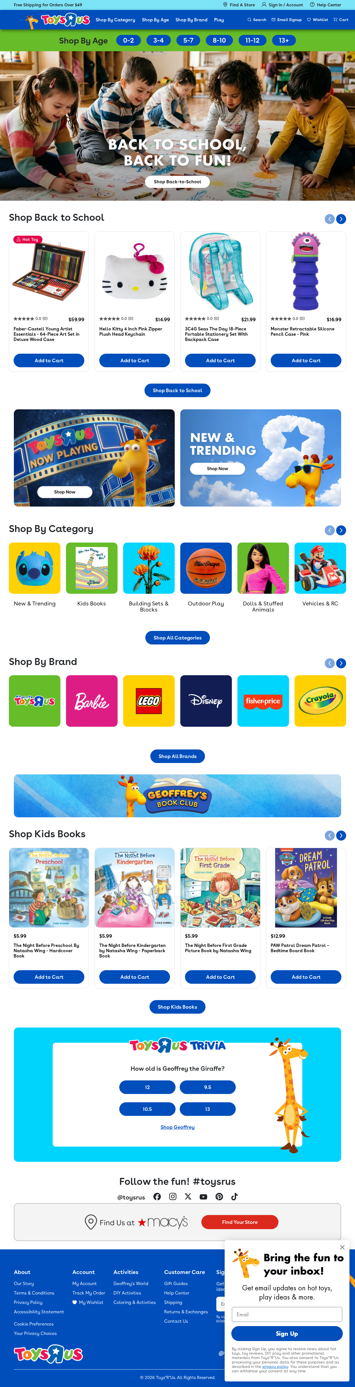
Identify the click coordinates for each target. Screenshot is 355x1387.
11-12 (252, 40)
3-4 (158, 40)
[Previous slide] (330, 219)
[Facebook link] (157, 1197)
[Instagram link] (172, 1197)
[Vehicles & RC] (320, 568)
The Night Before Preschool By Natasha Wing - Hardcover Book (46, 951)
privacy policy (275, 1366)
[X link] (188, 1197)
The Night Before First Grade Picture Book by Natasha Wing (218, 948)
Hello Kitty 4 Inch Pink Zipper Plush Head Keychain (130, 331)
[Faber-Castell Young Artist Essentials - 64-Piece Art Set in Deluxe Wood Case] (49, 271)
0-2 (128, 40)
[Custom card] (34, 701)
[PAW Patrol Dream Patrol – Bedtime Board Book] (306, 888)
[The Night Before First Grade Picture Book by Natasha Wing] (220, 888)
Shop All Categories (178, 638)
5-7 (188, 40)
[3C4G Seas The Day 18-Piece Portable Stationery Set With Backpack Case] (220, 271)
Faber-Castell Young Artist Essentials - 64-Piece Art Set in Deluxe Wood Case (47, 334)
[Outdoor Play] (206, 568)
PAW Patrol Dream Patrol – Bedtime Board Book (300, 948)
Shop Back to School (177, 390)
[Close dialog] (342, 1247)
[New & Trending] (34, 568)
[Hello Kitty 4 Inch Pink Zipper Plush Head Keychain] (134, 271)
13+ (284, 40)
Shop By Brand (191, 19)
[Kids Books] (92, 568)
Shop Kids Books (177, 1007)
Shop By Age (155, 19)
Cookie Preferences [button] (34, 1324)
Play (219, 19)
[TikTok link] (234, 1197)
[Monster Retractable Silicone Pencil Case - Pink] (306, 271)
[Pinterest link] (219, 1197)
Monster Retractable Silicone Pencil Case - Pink (302, 331)
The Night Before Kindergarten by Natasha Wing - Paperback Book (132, 951)
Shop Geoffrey (178, 1127)
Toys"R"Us (165, 1377)
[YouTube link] (203, 1197)
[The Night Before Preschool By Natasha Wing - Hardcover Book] (49, 888)
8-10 (219, 40)
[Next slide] (341, 219)
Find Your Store (240, 1222)
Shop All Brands (178, 756)
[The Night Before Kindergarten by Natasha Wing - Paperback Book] (134, 888)
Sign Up (287, 1333)
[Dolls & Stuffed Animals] (263, 568)
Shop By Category (115, 19)
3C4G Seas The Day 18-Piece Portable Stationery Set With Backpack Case (216, 334)
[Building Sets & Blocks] (149, 568)
